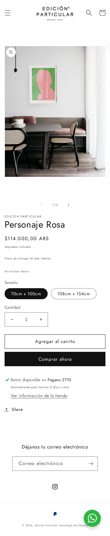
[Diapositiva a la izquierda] (41, 205)
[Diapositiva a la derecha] (68, 205)
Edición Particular (46, 525)
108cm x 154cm (73, 294)
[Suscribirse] (90, 463)
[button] (7, 13)
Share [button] (17, 409)
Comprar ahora (55, 359)
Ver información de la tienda (39, 396)
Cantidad (12, 307)
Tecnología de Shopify (73, 525)
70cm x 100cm (26, 294)
